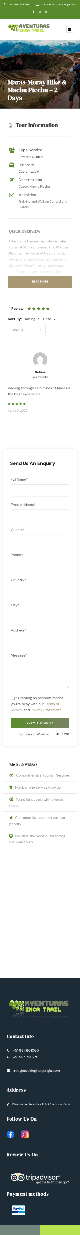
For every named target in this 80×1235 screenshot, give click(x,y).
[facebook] (33, 11)
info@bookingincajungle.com (59, 4)
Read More (40, 281)
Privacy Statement (46, 710)
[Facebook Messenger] (60, 1230)
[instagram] (46, 11)
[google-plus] (40, 11)
